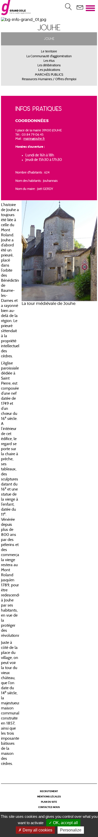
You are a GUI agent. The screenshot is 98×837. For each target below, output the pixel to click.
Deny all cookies (37, 830)
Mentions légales (49, 797)
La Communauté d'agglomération (49, 56)
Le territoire (49, 51)
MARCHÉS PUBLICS (49, 75)
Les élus (49, 61)
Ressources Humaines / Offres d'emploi (49, 79)
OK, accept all (65, 823)
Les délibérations (49, 65)
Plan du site (49, 802)
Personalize (70, 830)
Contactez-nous (49, 807)
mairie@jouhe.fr (34, 139)
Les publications (49, 70)
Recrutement (49, 791)
